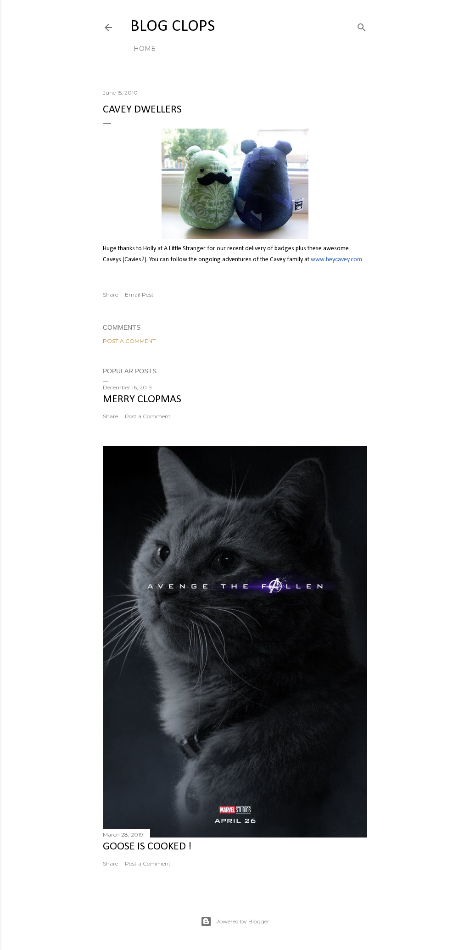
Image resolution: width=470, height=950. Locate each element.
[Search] (361, 25)
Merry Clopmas (142, 399)
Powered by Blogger (242, 921)
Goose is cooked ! (147, 846)
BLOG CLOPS (172, 26)
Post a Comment (129, 340)
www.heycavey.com (336, 259)
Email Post (139, 294)
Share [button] (110, 294)
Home (145, 49)
